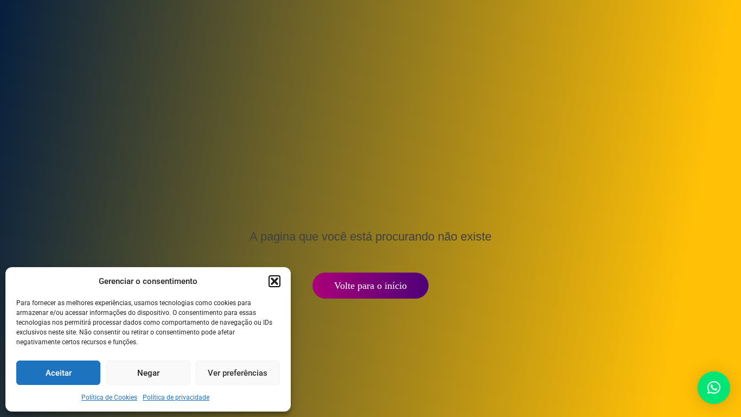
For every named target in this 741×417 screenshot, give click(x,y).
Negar (148, 373)
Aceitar (59, 373)
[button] (274, 281)
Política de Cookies (109, 397)
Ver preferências (237, 373)
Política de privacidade (176, 397)
